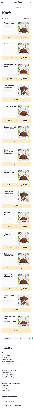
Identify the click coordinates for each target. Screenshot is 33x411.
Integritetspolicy (8, 377)
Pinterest (5, 386)
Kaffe (18, 7)
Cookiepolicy (6, 372)
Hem (3, 7)
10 (29, 338)
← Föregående (7, 338)
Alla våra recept (8, 361)
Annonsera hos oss (8, 401)
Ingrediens (13, 7)
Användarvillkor (8, 375)
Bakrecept (5, 357)
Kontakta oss (7, 399)
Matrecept (6, 355)
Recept (7, 7)
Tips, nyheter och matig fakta (12, 364)
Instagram (6, 388)
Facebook (5, 390)
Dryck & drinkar (7, 359)
